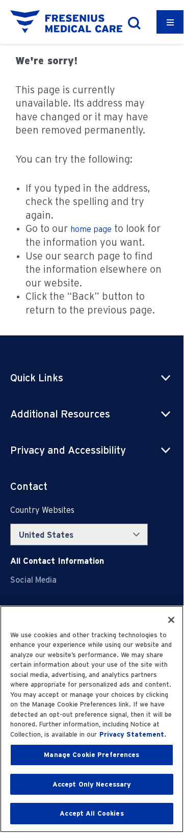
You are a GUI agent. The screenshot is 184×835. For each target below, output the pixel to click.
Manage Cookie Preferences (91, 755)
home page (91, 229)
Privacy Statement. (132, 734)
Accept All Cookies (91, 813)
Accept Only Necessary (92, 784)
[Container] (170, 22)
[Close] (171, 620)
